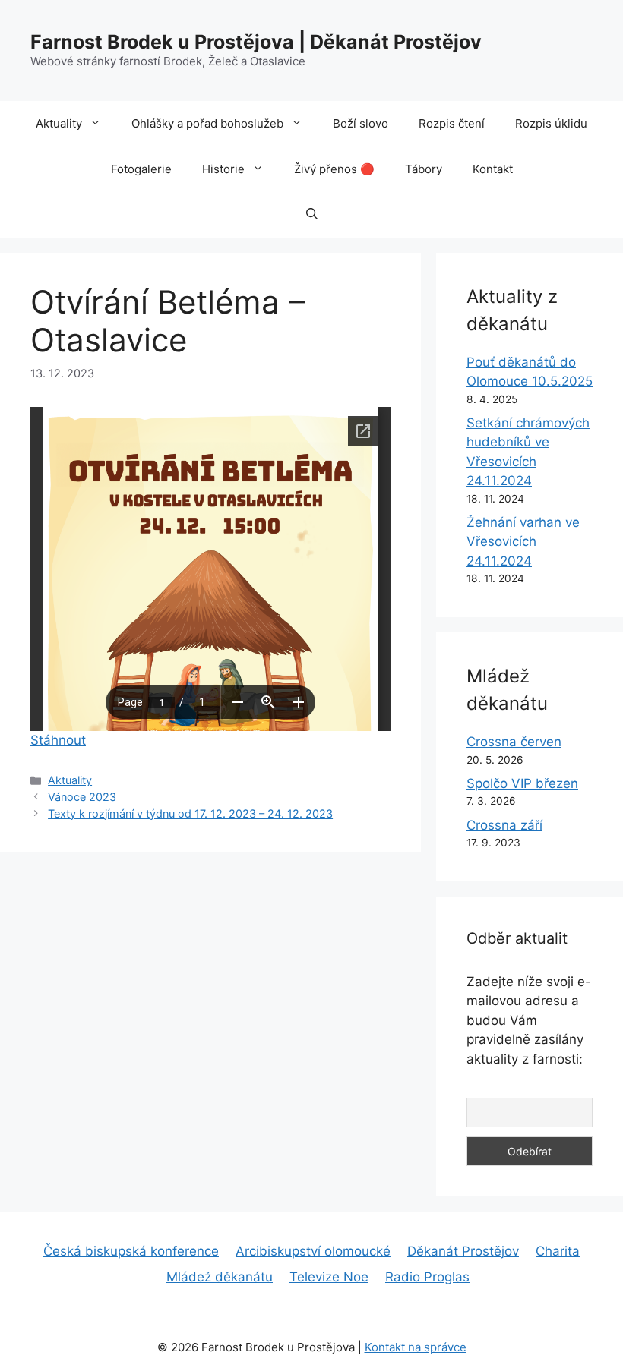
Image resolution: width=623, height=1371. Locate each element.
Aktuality (59, 123)
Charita (558, 1251)
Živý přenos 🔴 (334, 169)
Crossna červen (513, 741)
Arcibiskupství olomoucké (313, 1251)
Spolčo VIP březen (522, 783)
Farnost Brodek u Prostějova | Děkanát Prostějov (256, 41)
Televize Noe (328, 1276)
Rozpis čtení (452, 123)
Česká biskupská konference (131, 1251)
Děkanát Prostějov (463, 1251)
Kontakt (493, 169)
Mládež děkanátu (219, 1276)
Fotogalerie (141, 169)
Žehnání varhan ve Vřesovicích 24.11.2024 (523, 542)
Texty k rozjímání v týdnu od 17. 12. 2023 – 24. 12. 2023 (190, 813)
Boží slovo (360, 123)
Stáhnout (58, 740)
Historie (223, 169)
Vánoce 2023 (82, 796)
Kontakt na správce (415, 1347)
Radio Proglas (427, 1276)
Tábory (423, 169)
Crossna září (504, 825)
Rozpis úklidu (551, 123)
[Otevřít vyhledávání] (312, 215)
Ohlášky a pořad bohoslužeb (207, 123)
